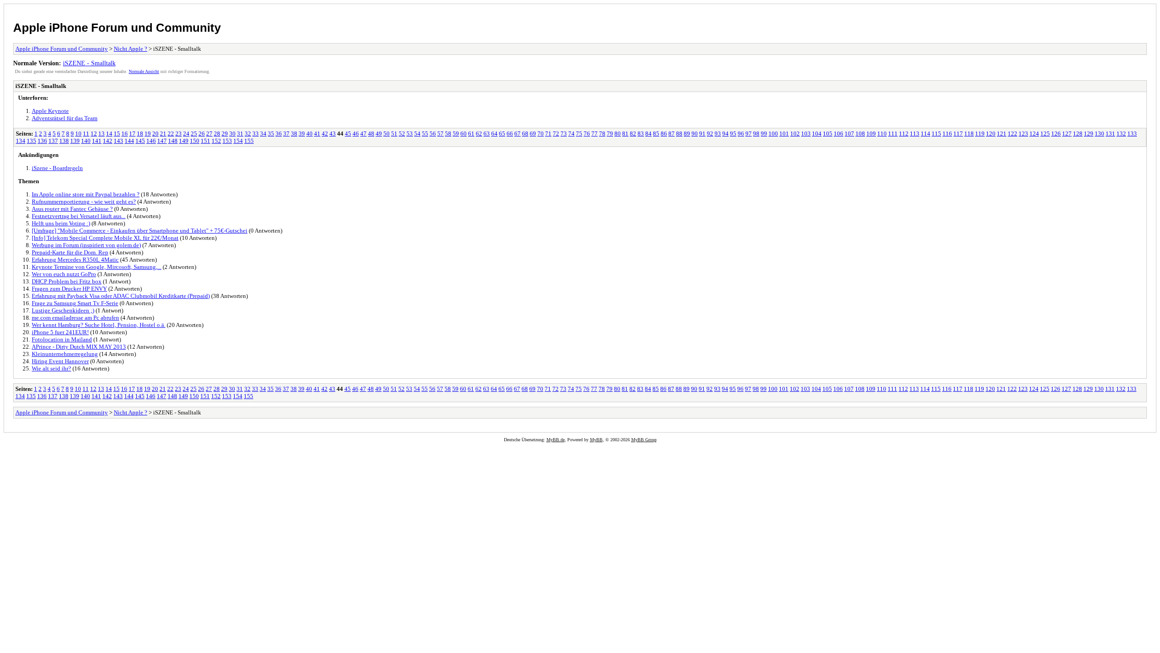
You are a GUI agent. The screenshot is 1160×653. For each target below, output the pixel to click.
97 (748, 133)
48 (371, 133)
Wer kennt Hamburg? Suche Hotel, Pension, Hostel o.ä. (98, 325)
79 (610, 133)
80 (617, 133)
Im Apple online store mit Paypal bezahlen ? (86, 194)
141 (97, 140)
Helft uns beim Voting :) (61, 223)
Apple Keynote (50, 110)
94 (725, 133)
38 (294, 133)
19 (148, 133)
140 (86, 140)
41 (317, 133)
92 (710, 133)
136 (42, 140)
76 (587, 133)
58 (448, 133)
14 (109, 133)
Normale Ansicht (144, 71)
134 (20, 140)
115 (936, 133)
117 (958, 133)
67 (517, 133)
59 (456, 133)
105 (827, 133)
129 (1088, 133)
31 (240, 133)
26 (201, 133)
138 (64, 140)
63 (486, 133)
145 (140, 140)
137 (53, 140)
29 (225, 133)
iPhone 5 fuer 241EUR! (60, 332)
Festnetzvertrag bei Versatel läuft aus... (79, 216)
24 (186, 133)
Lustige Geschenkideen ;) (63, 310)
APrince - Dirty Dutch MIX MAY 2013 (79, 346)
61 (471, 133)
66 (510, 133)
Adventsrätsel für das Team (64, 118)
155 (249, 140)
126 (1056, 133)
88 (679, 133)
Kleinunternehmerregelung (65, 354)
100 (773, 133)
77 (594, 133)
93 (718, 133)
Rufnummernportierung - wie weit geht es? (84, 201)
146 (151, 140)
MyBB (596, 439)
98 (756, 133)
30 (232, 133)
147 (162, 140)
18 (140, 133)
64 (494, 133)
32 (248, 133)
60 (463, 133)
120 (991, 133)
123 (1023, 133)
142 (107, 140)
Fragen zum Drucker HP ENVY (69, 288)
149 (183, 140)
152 (216, 140)
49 (379, 133)
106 (838, 133)
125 (1045, 133)
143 (118, 140)
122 (1012, 133)
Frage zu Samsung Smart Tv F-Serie (75, 303)
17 (132, 133)
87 (671, 133)
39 (302, 133)
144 (129, 140)
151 (205, 140)
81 (625, 133)
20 (155, 133)
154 (238, 140)
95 (733, 133)
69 (533, 133)
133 (1132, 133)
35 (271, 133)
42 (325, 133)
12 (94, 133)
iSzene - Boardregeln (57, 168)
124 (1034, 133)
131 (1110, 133)
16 (124, 133)
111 (893, 133)
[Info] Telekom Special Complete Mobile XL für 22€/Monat (105, 237)
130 (1099, 133)
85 (656, 133)
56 (433, 133)
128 (1078, 133)
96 (741, 133)
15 (117, 133)
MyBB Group (644, 439)
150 (194, 140)
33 (255, 133)
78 (602, 133)
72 (556, 133)
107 (849, 133)
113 (914, 133)
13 (101, 133)
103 (806, 133)
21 (163, 133)
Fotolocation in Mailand (62, 339)
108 (860, 133)
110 (882, 133)
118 (969, 133)
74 (571, 133)
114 (925, 133)
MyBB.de (555, 439)
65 (502, 133)
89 (687, 133)
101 (784, 133)
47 (363, 133)
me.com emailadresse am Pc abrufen (75, 317)
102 (795, 133)
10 (78, 133)
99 (764, 133)
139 (75, 140)
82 (633, 133)
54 (417, 133)
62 (479, 133)
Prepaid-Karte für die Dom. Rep (70, 252)
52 (402, 133)
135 (31, 140)
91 (702, 133)
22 (171, 133)
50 (386, 133)
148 (173, 140)
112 (904, 133)
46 (356, 133)
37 (286, 133)
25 (194, 133)
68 (525, 133)
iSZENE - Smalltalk (89, 63)
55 (425, 133)
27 (209, 133)
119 (980, 133)
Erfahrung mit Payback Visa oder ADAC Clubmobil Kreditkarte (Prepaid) (121, 295)
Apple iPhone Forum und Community (117, 27)
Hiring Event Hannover (60, 361)
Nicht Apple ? (130, 48)
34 (263, 133)
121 (1001, 133)
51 (394, 133)
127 (1067, 133)
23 (178, 133)
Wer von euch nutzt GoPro (64, 274)
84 (648, 133)
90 (694, 133)
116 (947, 133)
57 (440, 133)
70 (540, 133)
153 (227, 140)
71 (548, 133)
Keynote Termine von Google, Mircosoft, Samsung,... (96, 266)
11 (86, 133)
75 (579, 133)
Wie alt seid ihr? (51, 368)
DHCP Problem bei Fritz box (67, 281)
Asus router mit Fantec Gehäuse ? (72, 208)
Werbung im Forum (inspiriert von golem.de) (86, 245)
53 (409, 133)
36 (279, 133)
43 (332, 133)
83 (641, 133)
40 (309, 133)
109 (871, 133)
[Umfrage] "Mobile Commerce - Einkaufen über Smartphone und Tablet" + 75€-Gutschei (139, 230)
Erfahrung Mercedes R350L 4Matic (75, 259)
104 (817, 133)
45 (348, 133)
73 (564, 133)
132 (1121, 133)
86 (664, 133)
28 (217, 133)
